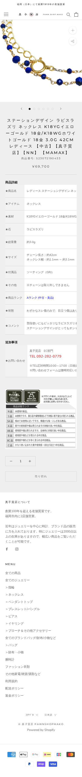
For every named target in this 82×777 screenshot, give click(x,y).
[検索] (68, 14)
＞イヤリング (14, 623)
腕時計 (9, 659)
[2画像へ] (34, 109)
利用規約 (11, 681)
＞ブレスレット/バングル (22, 609)
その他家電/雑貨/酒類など (23, 674)
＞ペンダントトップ (19, 602)
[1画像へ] (30, 109)
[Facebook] (6, 549)
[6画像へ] (53, 109)
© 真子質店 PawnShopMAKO (41, 724)
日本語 (48, 714)
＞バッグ (11, 645)
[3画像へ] (39, 109)
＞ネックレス (14, 595)
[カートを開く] (76, 14)
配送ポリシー (14, 688)
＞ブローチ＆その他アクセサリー (28, 631)
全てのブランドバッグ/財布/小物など (30, 638)
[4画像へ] (43, 109)
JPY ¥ (30, 714)
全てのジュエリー (17, 580)
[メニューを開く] (6, 14)
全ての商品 (13, 573)
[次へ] (60, 109)
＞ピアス (11, 616)
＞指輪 (9, 587)
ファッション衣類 (17, 667)
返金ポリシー (14, 696)
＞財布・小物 (14, 652)
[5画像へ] (48, 109)
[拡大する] (73, 30)
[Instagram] (16, 549)
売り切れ (41, 476)
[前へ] (21, 109)
